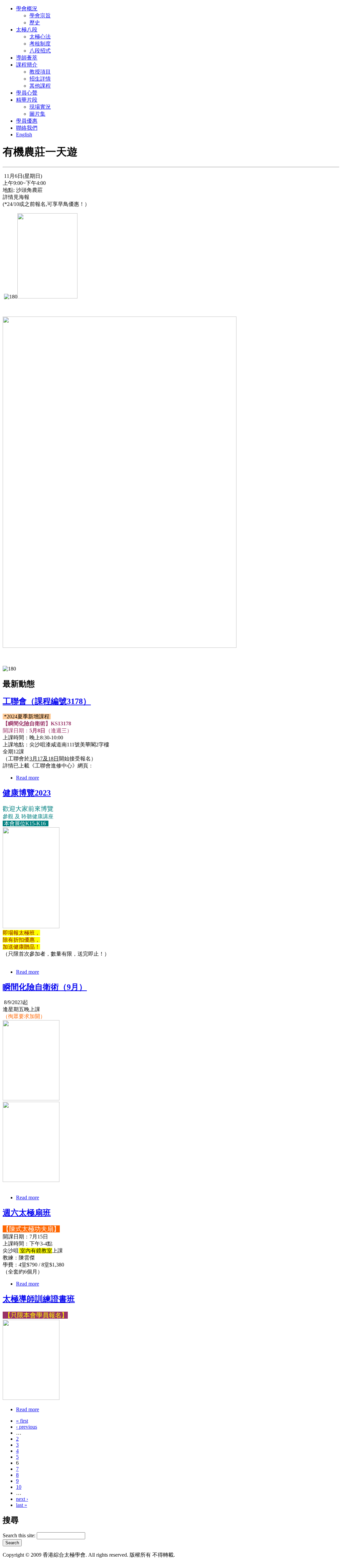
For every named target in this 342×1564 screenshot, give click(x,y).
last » (21, 1505)
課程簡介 (26, 65)
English (24, 134)
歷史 (34, 22)
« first (22, 1421)
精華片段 (26, 100)
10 (18, 1487)
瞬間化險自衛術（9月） (45, 987)
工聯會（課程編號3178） (47, 701)
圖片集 (37, 114)
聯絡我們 (26, 128)
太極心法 (40, 36)
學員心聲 (26, 93)
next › (22, 1499)
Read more (27, 777)
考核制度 (40, 43)
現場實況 (40, 107)
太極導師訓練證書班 (39, 1299)
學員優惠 (26, 121)
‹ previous (26, 1427)
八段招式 (40, 50)
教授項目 (40, 72)
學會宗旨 (40, 15)
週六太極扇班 (27, 1212)
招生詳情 (40, 79)
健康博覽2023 (27, 793)
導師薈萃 (26, 58)
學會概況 (26, 8)
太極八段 (26, 29)
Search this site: (20, 1535)
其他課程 (40, 86)
